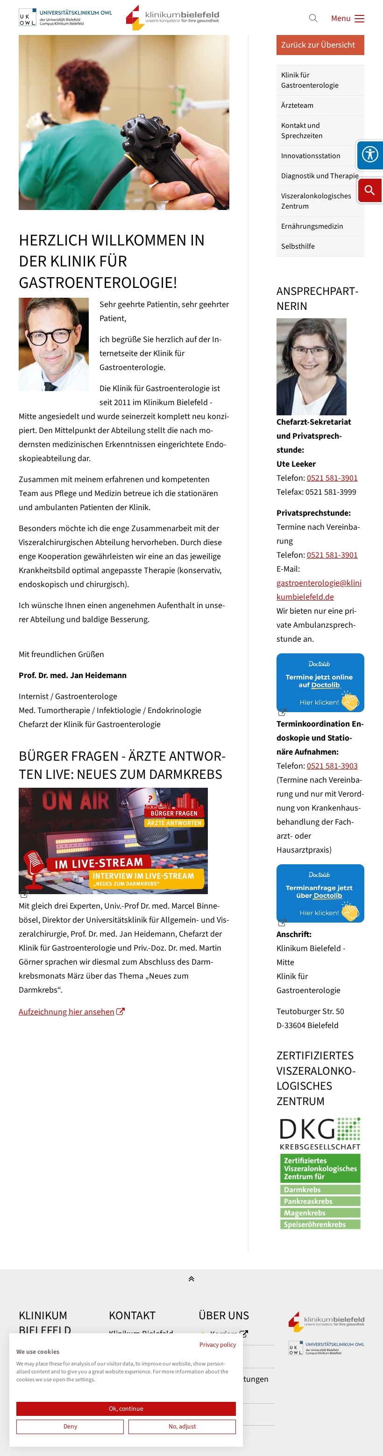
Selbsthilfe (298, 246)
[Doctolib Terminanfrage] (320, 897)
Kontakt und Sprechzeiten (302, 130)
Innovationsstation (310, 156)
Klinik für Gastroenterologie (310, 80)
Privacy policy (217, 1345)
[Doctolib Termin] (320, 686)
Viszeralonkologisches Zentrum (316, 201)
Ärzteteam (297, 105)
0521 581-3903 (332, 766)
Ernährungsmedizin (312, 226)
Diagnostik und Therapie (320, 176)
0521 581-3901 (332, 478)
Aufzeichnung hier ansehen (66, 1012)
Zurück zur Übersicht (318, 45)
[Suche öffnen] (370, 190)
